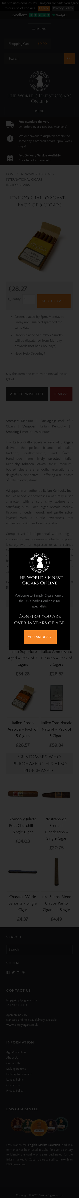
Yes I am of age (40, 637)
